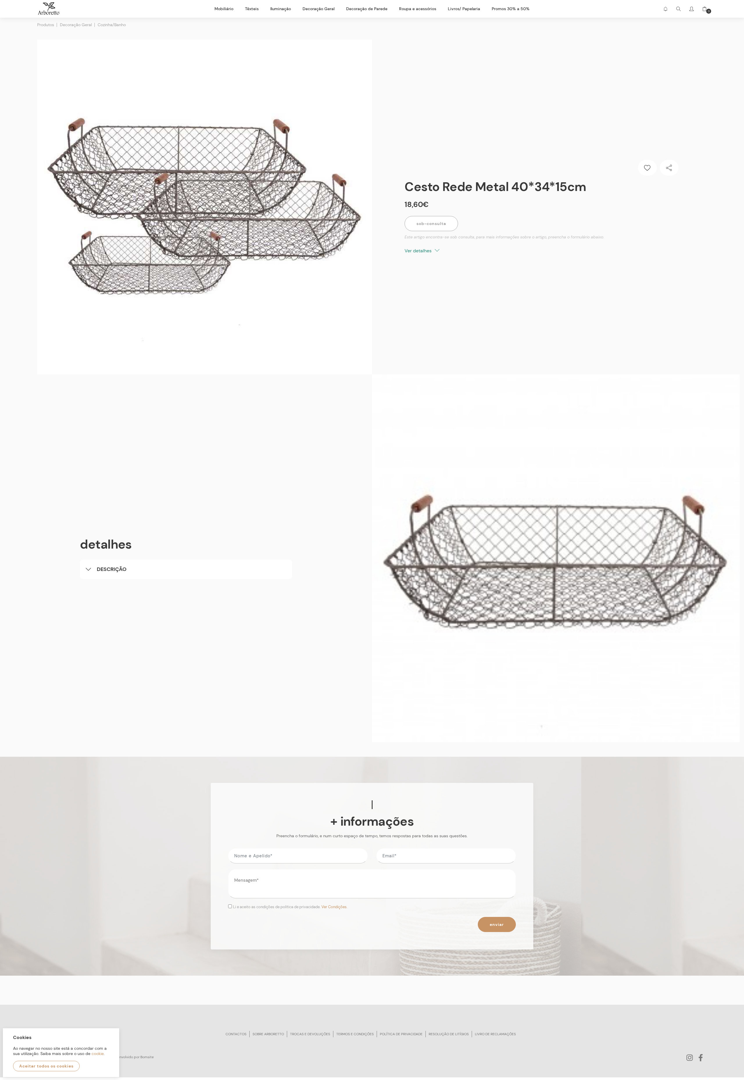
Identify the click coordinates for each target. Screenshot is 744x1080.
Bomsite (147, 1057)
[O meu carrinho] (702, 9)
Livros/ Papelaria (464, 8)
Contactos (236, 1034)
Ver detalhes (419, 251)
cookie (98, 1053)
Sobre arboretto (268, 1034)
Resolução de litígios (449, 1034)
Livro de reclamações (495, 1034)
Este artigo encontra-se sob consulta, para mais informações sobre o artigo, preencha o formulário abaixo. (504, 237)
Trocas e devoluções (310, 1034)
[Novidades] (665, 9)
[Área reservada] (691, 9)
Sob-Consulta (431, 223)
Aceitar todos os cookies (46, 1066)
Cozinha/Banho (112, 24)
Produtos (45, 24)
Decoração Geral (76, 24)
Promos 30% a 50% (511, 8)
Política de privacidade (401, 1034)
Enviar (497, 924)
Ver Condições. (334, 906)
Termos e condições (355, 1034)
